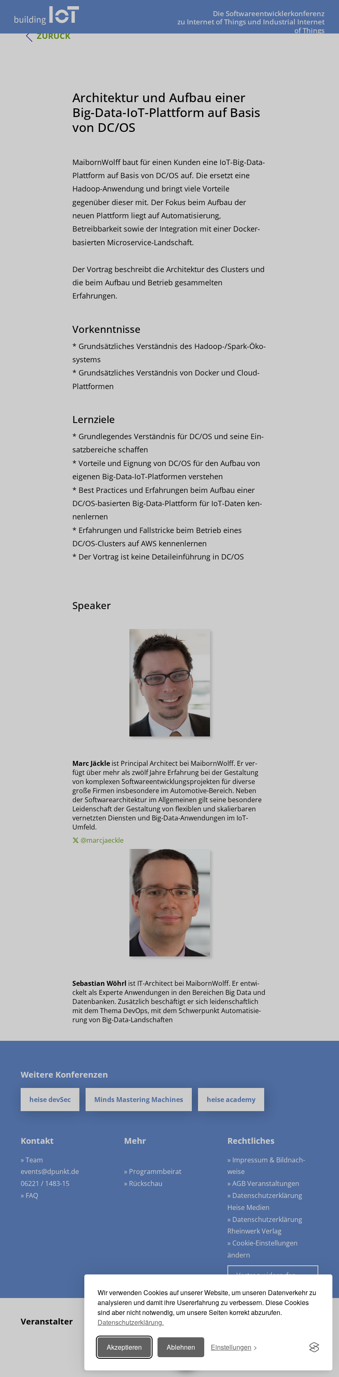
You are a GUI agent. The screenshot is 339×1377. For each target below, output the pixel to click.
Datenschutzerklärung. (131, 1322)
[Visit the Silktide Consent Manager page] (314, 1347)
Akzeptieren (124, 1347)
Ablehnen (181, 1347)
